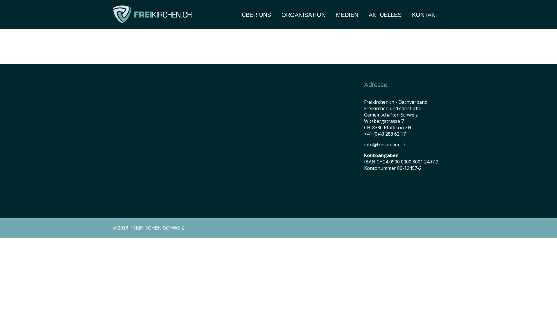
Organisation (303, 15)
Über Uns (256, 15)
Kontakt (425, 15)
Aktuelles (385, 15)
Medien (347, 15)
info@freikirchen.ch (385, 144)
